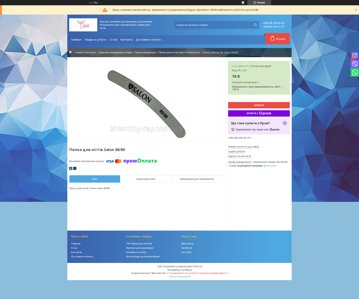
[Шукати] (255, 25)
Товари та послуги (85, 52)
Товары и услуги (94, 39)
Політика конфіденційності (213, 273)
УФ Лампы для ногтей (139, 243)
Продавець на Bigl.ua (179, 269)
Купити (259, 105)
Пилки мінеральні (145, 52)
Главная (76, 39)
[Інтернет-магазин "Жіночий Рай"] (83, 24)
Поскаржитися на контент (182, 273)
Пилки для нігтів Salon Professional (179, 52)
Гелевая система (136, 252)
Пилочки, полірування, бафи (115, 52)
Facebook (186, 247)
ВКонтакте (187, 243)
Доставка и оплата (148, 39)
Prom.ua (197, 266)
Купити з (252, 113)
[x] (74, 169)
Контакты (126, 39)
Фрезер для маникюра (139, 247)
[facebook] (70, 169)
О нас (113, 39)
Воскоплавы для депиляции (142, 256)
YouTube (186, 252)
